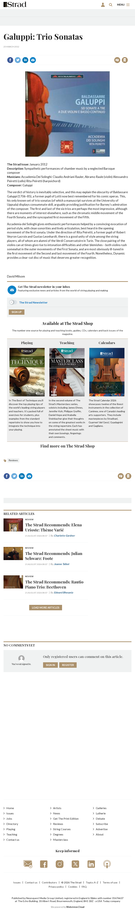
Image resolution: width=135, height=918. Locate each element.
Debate (100, 818)
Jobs (9, 818)
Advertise (102, 829)
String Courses (62, 829)
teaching (60, 330)
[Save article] (125, 60)
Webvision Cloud (75, 907)
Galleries (101, 808)
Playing (27, 342)
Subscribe (102, 823)
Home (10, 808)
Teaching (67, 342)
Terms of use (110, 882)
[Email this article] (33, 60)
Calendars (107, 342)
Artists (57, 808)
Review (29, 519)
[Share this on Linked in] (25, 60)
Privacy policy (56, 886)
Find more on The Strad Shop (67, 446)
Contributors (49, 882)
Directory (12, 823)
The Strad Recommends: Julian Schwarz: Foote (53, 556)
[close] (127, 52)
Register (68, 665)
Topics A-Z (92, 882)
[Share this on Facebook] (10, 60)
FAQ (84, 886)
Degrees (58, 834)
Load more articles (45, 607)
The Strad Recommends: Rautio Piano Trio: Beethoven (54, 584)
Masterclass (60, 839)
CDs (84, 330)
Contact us (12, 839)
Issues (10, 813)
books (69, 330)
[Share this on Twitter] (18, 60)
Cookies (72, 886)
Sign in (80, 52)
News (56, 813)
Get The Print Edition (66, 818)
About (100, 834)
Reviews (13, 460)
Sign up (17, 312)
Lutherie (101, 813)
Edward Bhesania (63, 592)
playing (46, 330)
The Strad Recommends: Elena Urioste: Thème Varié (53, 527)
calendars (93, 330)
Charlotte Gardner (64, 535)
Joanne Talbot (61, 564)
